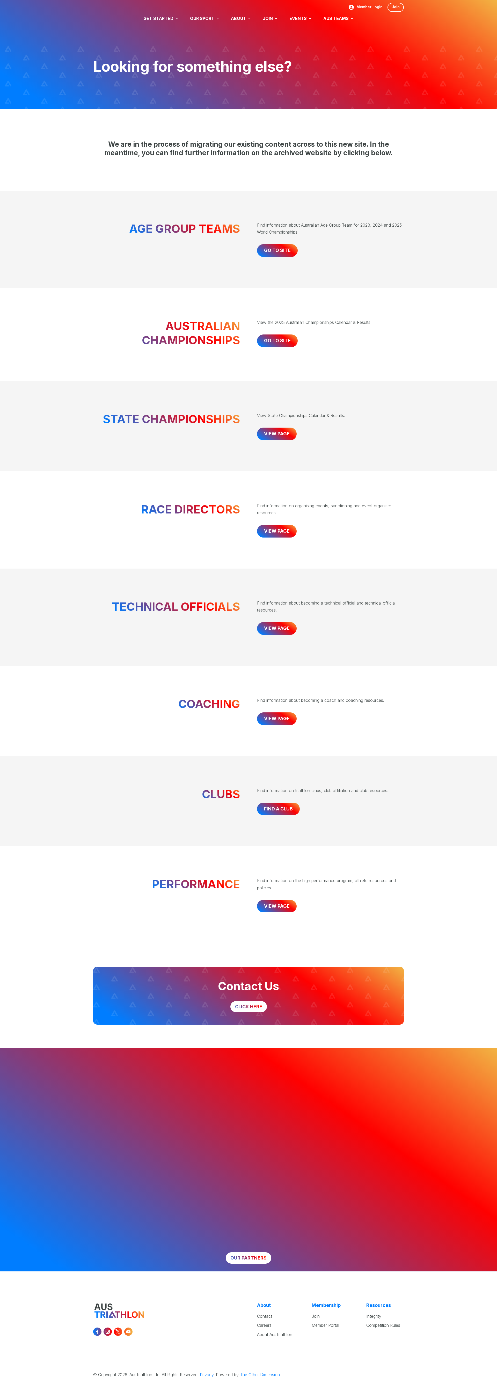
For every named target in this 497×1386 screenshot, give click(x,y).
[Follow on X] (118, 1332)
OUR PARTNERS (248, 1258)
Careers (264, 1325)
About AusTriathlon (274, 1334)
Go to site (277, 250)
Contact (264, 1316)
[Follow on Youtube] (128, 1332)
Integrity (373, 1316)
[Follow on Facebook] (97, 1332)
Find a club (278, 808)
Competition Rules (383, 1325)
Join (396, 7)
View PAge (277, 531)
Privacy (207, 1374)
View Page (277, 433)
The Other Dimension (260, 1374)
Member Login (369, 7)
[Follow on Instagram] (108, 1332)
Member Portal (325, 1325)
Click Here (248, 1006)
